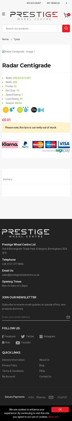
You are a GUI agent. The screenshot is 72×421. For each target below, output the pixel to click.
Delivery (7, 179)
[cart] (67, 15)
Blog (41, 365)
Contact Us (45, 376)
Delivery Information (13, 359)
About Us (44, 359)
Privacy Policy (9, 365)
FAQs (42, 371)
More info (53, 416)
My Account (34, 3)
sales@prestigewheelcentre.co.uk (20, 274)
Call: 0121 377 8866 (13, 264)
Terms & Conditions (13, 371)
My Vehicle (53, 3)
